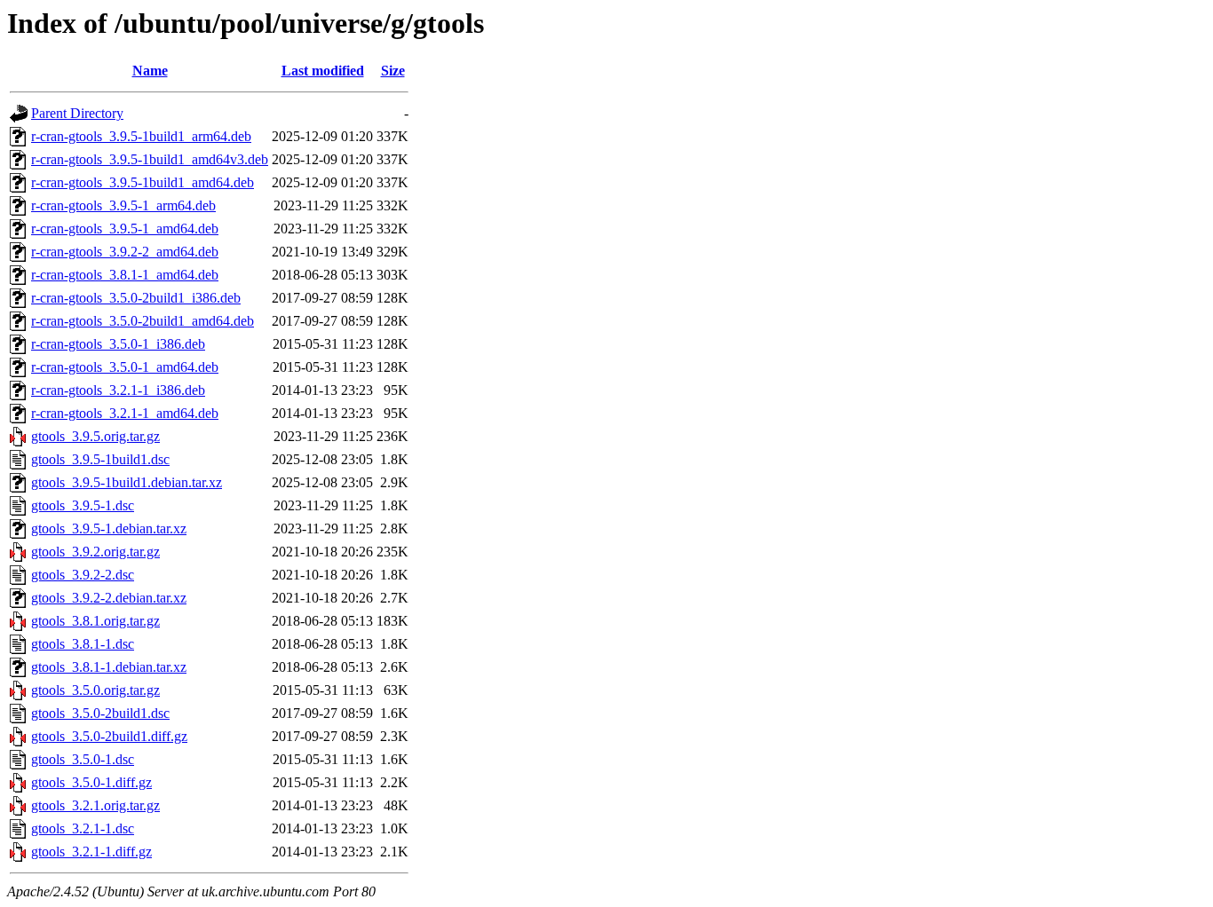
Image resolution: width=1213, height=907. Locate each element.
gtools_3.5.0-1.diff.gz (91, 782)
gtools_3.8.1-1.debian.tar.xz (108, 666)
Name (150, 70)
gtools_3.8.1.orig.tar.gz (95, 620)
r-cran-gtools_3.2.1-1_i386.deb (118, 390)
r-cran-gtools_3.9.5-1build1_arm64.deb (141, 136)
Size (393, 70)
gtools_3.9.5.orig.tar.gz (95, 436)
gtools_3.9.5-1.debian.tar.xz (108, 528)
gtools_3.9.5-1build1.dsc (100, 459)
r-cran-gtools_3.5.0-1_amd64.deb (124, 367)
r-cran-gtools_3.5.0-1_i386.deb (118, 343)
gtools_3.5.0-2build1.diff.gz (109, 736)
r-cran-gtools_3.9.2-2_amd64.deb (124, 251)
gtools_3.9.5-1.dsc (82, 505)
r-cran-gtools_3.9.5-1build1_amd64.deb (142, 182)
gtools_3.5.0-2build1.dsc (100, 713)
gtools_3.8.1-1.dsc (82, 643)
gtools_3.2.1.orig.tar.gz (95, 805)
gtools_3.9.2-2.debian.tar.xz (108, 597)
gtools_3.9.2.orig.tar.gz (95, 551)
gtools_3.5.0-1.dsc (82, 759)
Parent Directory (77, 113)
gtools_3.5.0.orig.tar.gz (95, 690)
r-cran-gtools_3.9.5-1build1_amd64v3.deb (149, 159)
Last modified (322, 70)
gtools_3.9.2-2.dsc (82, 574)
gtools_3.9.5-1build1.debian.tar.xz (126, 482)
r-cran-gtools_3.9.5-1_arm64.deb (123, 205)
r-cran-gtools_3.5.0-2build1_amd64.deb (142, 320)
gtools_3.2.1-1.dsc (82, 828)
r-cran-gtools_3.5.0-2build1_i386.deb (136, 297)
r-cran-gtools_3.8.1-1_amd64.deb (124, 274)
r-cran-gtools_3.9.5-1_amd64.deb (124, 228)
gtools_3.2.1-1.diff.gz (91, 851)
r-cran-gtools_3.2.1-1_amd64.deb (124, 413)
